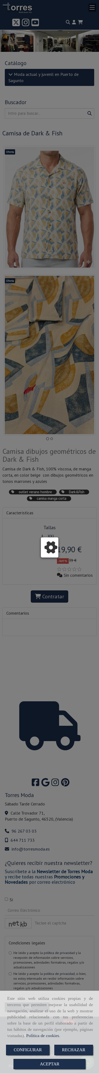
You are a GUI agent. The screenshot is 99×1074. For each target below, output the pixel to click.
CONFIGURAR (28, 1049)
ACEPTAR (49, 1064)
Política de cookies (42, 1035)
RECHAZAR (73, 1049)
